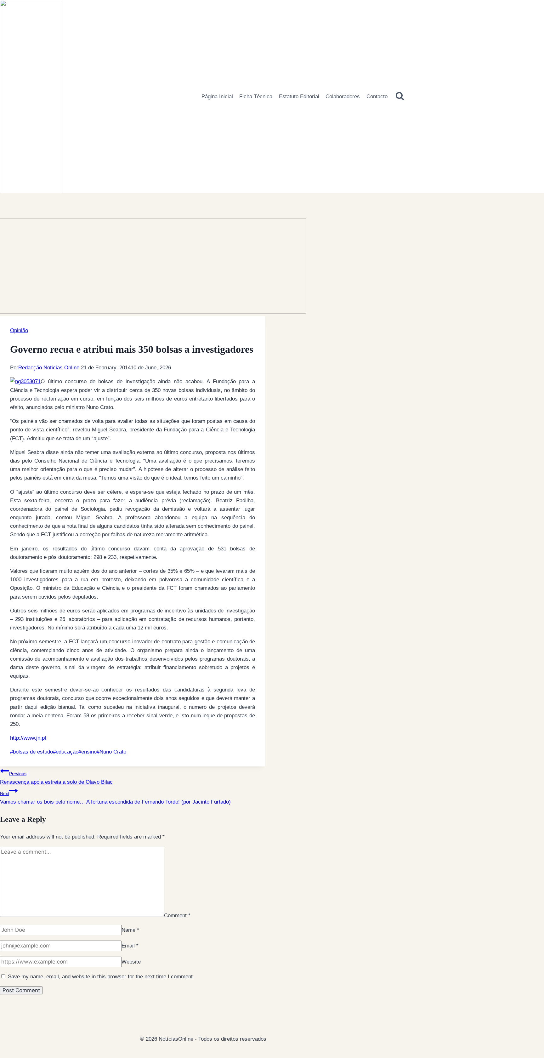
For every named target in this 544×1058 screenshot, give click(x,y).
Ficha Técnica (255, 97)
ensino (87, 752)
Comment (177, 915)
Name (130, 930)
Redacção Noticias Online (48, 368)
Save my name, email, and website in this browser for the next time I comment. (101, 977)
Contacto (377, 97)
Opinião (19, 330)
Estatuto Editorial (299, 97)
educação (65, 752)
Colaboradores (343, 97)
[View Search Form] (400, 96)
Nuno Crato (111, 752)
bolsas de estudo (31, 752)
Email (130, 946)
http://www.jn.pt (28, 738)
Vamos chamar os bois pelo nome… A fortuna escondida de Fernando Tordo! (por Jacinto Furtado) (115, 798)
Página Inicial (217, 97)
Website (131, 962)
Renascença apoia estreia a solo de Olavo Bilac (56, 778)
